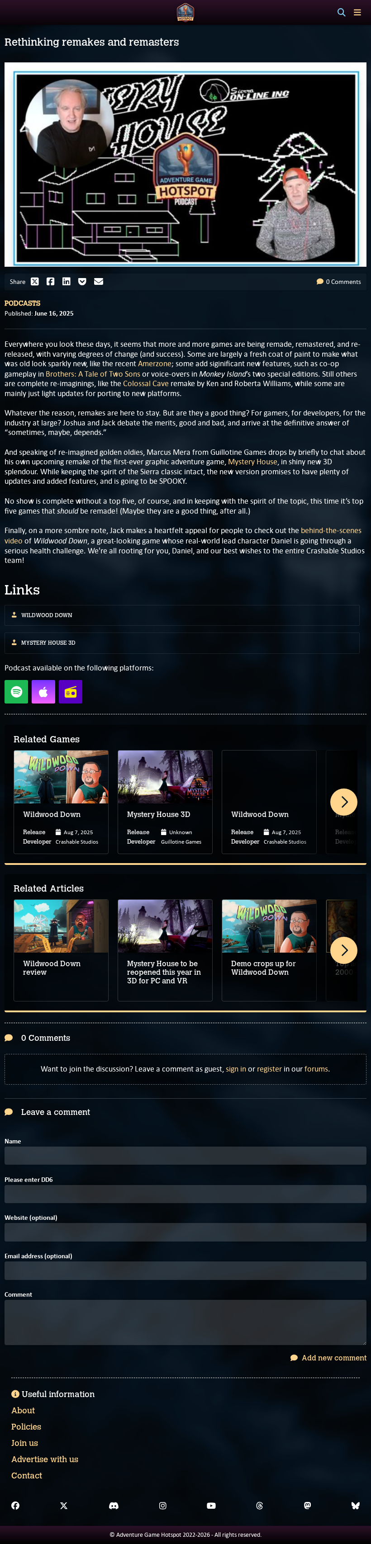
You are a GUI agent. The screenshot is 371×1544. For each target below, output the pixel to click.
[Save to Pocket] (84, 281)
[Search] (341, 13)
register (269, 1069)
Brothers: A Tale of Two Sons (93, 374)
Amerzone (154, 363)
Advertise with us (44, 1459)
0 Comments (343, 282)
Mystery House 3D (48, 643)
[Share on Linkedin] (68, 281)
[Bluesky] (356, 1506)
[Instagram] (162, 1506)
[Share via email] (101, 281)
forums (316, 1069)
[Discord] (114, 1506)
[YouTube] (211, 1506)
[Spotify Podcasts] (16, 692)
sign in (236, 1069)
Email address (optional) (38, 1256)
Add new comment (333, 1358)
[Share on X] (37, 281)
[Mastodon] (307, 1506)
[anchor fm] (70, 692)
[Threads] (259, 1506)
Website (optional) (31, 1217)
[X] (64, 1506)
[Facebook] (15, 1506)
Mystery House (252, 462)
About (23, 1411)
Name (13, 1141)
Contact (26, 1476)
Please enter (29, 1180)
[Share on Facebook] (53, 281)
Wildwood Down (46, 615)
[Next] (343, 802)
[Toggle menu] (357, 12)
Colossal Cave (146, 383)
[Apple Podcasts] (43, 692)
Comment (18, 1294)
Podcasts (22, 303)
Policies (26, 1427)
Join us (24, 1443)
